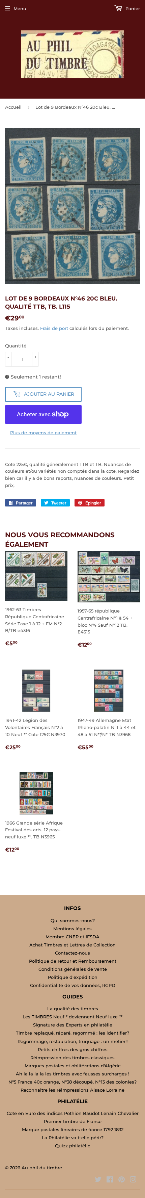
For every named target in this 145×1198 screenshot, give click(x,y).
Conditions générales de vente (72, 969)
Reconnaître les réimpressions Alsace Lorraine (72, 1090)
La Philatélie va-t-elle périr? (73, 1137)
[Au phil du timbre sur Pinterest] (121, 1180)
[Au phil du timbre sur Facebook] (109, 1180)
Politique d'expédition (72, 977)
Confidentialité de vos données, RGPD (72, 985)
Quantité (16, 346)
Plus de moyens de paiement (43, 432)
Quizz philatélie (72, 1145)
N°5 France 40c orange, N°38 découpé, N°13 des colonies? (72, 1082)
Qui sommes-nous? (73, 920)
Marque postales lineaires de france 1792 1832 (72, 1129)
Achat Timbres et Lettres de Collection (72, 944)
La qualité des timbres (72, 1008)
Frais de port (54, 328)
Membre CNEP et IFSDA (72, 936)
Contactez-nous (72, 953)
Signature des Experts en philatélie (72, 1024)
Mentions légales (72, 928)
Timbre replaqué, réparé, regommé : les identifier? (72, 1033)
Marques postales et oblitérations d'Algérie (73, 1065)
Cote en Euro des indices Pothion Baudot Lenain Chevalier (73, 1113)
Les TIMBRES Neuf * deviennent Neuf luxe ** (72, 1016)
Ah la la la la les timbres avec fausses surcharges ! (72, 1073)
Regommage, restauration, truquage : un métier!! (72, 1041)
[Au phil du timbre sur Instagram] (133, 1180)
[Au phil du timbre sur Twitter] (98, 1180)
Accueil (13, 107)
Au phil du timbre (42, 1167)
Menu (19, 8)
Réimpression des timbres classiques (72, 1057)
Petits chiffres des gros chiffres (73, 1049)
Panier (132, 8)
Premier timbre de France (73, 1121)
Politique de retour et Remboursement (72, 961)
